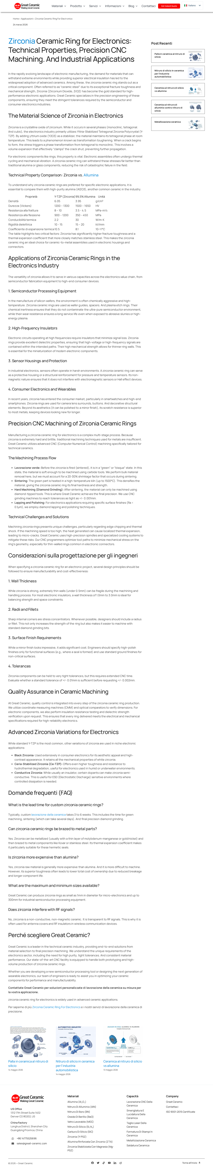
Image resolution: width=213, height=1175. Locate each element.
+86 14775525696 (27, 1138)
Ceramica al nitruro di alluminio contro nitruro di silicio (168, 107)
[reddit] (120, 1163)
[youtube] (109, 1163)
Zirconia (21, 41)
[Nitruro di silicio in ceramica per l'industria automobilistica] (76, 1041)
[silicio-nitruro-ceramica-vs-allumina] (195, 86)
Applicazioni (27, 18)
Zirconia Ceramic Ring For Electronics (56, 1007)
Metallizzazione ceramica (168, 121)
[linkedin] (115, 1163)
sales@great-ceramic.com (32, 1143)
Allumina (91, 174)
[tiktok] (103, 1163)
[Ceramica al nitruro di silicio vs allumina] (123, 1041)
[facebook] (92, 1163)
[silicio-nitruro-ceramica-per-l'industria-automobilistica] (195, 69)
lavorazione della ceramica (48, 814)
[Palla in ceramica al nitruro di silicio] (28, 1041)
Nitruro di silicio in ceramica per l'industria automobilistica (75, 1065)
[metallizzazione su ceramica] (195, 120)
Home (16, 18)
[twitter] (98, 1163)
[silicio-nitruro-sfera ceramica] (195, 52)
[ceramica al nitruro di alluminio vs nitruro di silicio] (195, 103)
